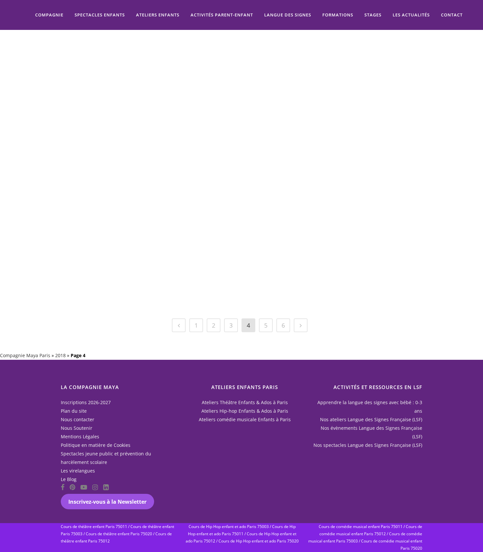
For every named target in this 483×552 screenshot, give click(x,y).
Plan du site (74, 411)
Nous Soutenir (76, 428)
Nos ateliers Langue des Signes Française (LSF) (371, 419)
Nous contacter (77, 419)
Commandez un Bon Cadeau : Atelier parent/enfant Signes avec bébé (222, 60)
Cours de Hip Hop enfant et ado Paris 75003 (229, 526)
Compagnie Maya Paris (25, 355)
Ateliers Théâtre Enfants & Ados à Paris (245, 402)
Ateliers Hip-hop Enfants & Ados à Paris (244, 411)
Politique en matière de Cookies (95, 445)
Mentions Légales (80, 436)
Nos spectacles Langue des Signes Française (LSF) (367, 445)
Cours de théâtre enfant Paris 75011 (94, 526)
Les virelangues (78, 471)
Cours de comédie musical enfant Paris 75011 (360, 526)
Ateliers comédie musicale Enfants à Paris (245, 419)
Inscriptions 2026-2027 (86, 402)
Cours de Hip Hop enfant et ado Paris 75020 (258, 541)
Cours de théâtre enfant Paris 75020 (119, 534)
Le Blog (69, 479)
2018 (60, 355)
